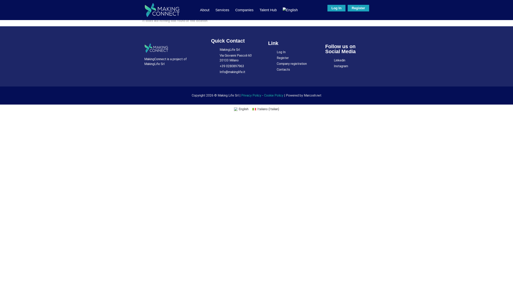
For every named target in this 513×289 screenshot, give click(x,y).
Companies (244, 10)
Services (222, 10)
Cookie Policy (273, 95)
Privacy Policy (251, 95)
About (204, 10)
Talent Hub (268, 10)
